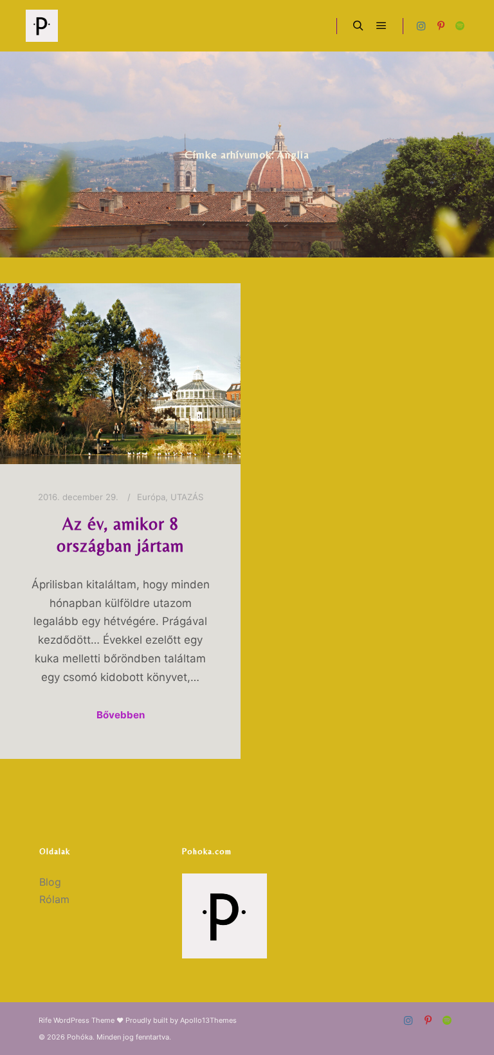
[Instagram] (421, 25)
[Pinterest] (440, 25)
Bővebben (120, 715)
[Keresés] (358, 25)
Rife (45, 1020)
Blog (50, 881)
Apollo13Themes (208, 1020)
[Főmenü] (381, 25)
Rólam (54, 899)
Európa (151, 497)
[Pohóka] (42, 25)
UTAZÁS (186, 497)
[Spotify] (460, 25)
